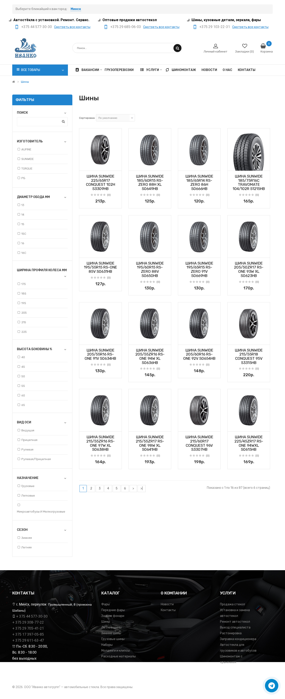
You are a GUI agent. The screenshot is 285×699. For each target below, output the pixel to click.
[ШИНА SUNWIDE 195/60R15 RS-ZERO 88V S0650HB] (150, 236)
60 (23, 395)
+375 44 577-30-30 (36, 27)
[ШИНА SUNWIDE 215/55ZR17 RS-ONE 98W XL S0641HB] (150, 410)
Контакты (168, 610)
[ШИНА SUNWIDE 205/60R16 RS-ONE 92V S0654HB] (199, 323)
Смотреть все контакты (72, 27)
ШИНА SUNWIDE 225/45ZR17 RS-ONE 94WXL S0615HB (248, 443)
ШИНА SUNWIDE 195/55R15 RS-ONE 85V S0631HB (100, 267)
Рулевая (27, 449)
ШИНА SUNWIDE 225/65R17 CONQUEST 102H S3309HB (100, 182)
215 (23, 322)
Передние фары (113, 610)
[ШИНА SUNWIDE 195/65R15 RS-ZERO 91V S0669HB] (199, 236)
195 (23, 303)
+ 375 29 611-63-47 (28, 640)
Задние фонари (112, 616)
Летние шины (111, 627)
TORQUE (27, 168)
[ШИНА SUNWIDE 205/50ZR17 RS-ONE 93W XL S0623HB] (249, 236)
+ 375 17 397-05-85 (28, 634)
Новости (167, 604)
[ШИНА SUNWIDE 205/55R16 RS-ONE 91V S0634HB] (100, 323)
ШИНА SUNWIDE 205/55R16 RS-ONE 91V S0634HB (100, 354)
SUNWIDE (27, 159)
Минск (76, 9)
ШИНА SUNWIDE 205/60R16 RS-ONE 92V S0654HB (199, 354)
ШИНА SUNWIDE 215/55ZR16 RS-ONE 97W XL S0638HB (100, 443)
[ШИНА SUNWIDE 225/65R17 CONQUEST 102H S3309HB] (100, 149)
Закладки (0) (244, 51)
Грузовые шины (112, 639)
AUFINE (26, 149)
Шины (25, 81)
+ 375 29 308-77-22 (28, 622)
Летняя (26, 547)
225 (24, 331)
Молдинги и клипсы (115, 651)
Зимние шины (111, 633)
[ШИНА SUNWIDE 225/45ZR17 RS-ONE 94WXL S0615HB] (249, 410)
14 (22, 214)
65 (23, 405)
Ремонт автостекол (235, 622)
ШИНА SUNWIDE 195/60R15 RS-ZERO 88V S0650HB (150, 269)
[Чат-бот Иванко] (271, 685)
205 (24, 312)
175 (23, 284)
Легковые (28, 495)
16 (22, 243)
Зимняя (26, 537)
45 (23, 366)
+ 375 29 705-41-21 (28, 628)
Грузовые (28, 486)
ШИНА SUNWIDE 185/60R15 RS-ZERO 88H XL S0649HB (150, 182)
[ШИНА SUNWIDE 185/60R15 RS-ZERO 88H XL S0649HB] (150, 149)
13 (22, 205)
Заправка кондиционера (238, 639)
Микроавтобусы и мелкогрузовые (41, 511)
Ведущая (27, 430)
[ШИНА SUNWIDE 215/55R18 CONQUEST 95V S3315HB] (249, 323)
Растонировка (231, 633)
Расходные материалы (118, 656)
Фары (105, 604)
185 (23, 293)
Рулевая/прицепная (36, 459)
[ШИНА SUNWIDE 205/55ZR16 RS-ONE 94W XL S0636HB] (150, 323)
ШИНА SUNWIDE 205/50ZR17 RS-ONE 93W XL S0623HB (248, 269)
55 (23, 386)
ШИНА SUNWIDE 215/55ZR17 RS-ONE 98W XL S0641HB (150, 443)
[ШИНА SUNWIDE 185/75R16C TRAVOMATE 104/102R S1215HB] (249, 149)
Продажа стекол (232, 604)
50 (23, 376)
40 (23, 357)
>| (141, 488)
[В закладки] (84, 166)
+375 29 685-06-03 (125, 27)
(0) (109, 194)
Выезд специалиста (235, 627)
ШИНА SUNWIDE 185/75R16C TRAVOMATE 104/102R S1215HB (249, 182)
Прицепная (29, 440)
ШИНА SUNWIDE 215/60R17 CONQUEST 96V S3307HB (199, 443)
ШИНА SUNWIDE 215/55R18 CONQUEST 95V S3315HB (249, 356)
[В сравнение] (117, 166)
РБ (23, 178)
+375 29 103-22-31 (214, 27)
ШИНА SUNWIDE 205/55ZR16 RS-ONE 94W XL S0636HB (150, 356)
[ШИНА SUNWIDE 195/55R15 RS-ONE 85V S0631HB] (100, 236)
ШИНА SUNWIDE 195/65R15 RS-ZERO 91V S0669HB (199, 269)
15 (22, 224)
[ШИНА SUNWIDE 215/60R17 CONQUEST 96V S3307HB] (199, 410)
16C (23, 253)
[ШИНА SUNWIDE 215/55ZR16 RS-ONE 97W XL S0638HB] (100, 410)
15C (23, 233)
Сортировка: (87, 117)
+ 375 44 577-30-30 (32, 616)
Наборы (107, 645)
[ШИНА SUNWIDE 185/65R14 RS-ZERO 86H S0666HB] (199, 149)
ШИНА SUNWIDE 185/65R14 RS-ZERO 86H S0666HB (199, 182)
